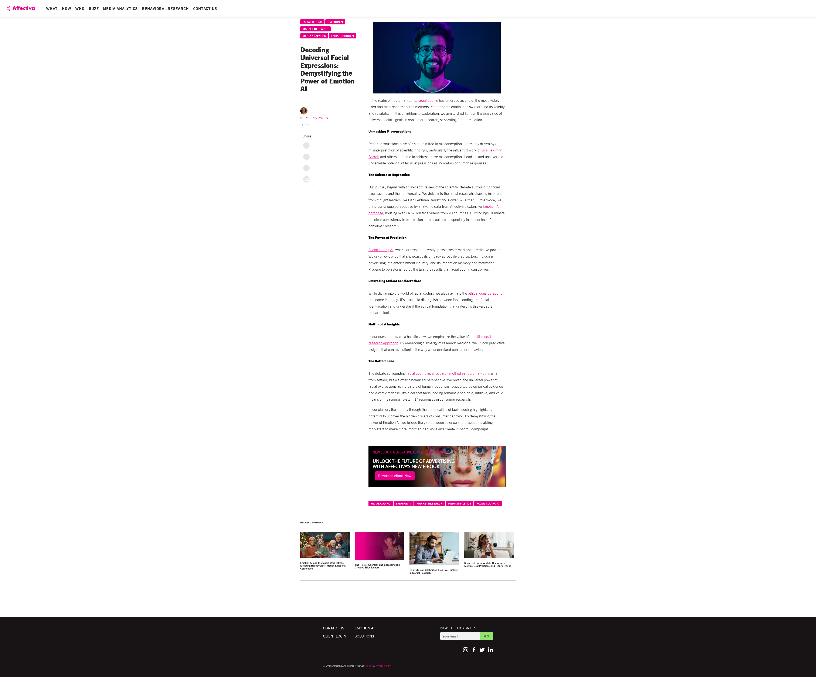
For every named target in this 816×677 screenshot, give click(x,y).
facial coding (428, 100)
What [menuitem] (52, 9)
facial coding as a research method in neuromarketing (448, 373)
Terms (369, 665)
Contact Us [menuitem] (205, 9)
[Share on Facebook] (306, 145)
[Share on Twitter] (306, 157)
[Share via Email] (306, 179)
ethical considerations (485, 293)
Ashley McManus (317, 117)
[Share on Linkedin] (306, 168)
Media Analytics (314, 36)
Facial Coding (312, 22)
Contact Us (333, 628)
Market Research (315, 29)
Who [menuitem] (79, 9)
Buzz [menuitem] (94, 9)
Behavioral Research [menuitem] (165, 9)
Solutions (364, 636)
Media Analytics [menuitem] (120, 9)
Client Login (334, 636)
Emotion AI (335, 22)
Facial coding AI (380, 249)
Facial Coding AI (342, 36)
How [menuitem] (66, 9)
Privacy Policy (383, 665)
